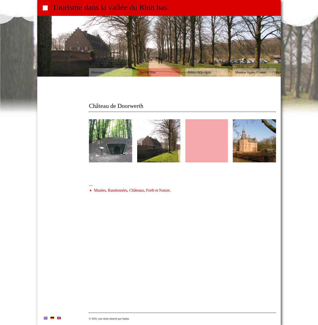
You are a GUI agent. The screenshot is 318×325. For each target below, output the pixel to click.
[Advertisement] (63, 236)
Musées (100, 190)
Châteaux (136, 190)
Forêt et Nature (158, 190)
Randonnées (117, 190)
